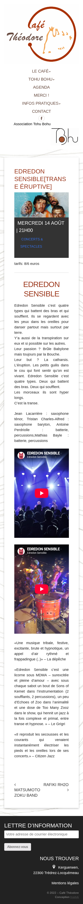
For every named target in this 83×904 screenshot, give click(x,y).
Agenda (41, 87)
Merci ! (41, 95)
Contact (41, 111)
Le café (40, 71)
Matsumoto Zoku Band (27, 792)
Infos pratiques (40, 103)
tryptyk (74, 897)
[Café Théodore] (41, 58)
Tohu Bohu (40, 79)
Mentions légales (65, 883)
